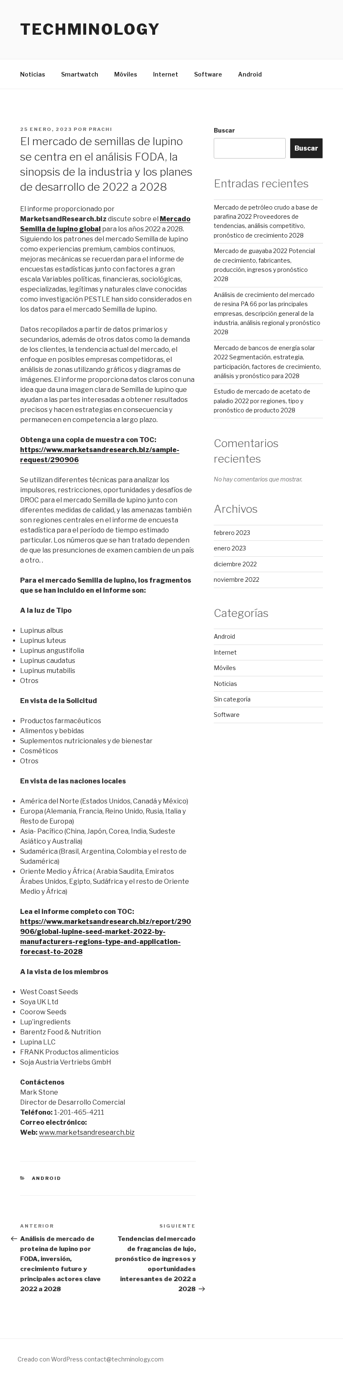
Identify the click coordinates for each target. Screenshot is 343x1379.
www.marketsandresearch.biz (87, 1132)
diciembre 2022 (235, 564)
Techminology (90, 29)
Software (208, 74)
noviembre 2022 (236, 579)
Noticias (32, 74)
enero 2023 (230, 548)
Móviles (125, 74)
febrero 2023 (232, 532)
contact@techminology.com (124, 1359)
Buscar (224, 130)
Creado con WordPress (50, 1359)
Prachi (101, 129)
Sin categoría (232, 699)
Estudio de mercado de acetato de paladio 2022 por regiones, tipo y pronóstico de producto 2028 (262, 401)
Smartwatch (79, 74)
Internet (165, 74)
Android (250, 74)
